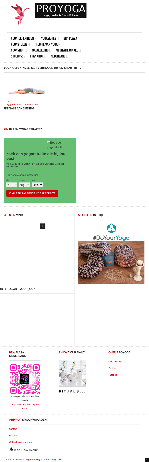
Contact (13, 429)
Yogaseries (48, 38)
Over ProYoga (115, 361)
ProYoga (61, 8)
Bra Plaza (70, 38)
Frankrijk (37, 56)
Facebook (113, 375)
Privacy (13, 435)
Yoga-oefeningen (22, 38)
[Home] (20, 16)
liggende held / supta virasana (22, 104)
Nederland (58, 56)
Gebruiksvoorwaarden (20, 442)
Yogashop (17, 50)
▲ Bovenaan (147, 460)
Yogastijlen (19, 44)
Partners (112, 368)
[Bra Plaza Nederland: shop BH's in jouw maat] (25, 394)
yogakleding (40, 50)
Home (18, 459)
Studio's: (17, 56)
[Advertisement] (74, 122)
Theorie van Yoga (46, 44)
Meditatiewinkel (67, 50)
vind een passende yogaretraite (32, 193)
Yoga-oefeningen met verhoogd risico (44, 459)
